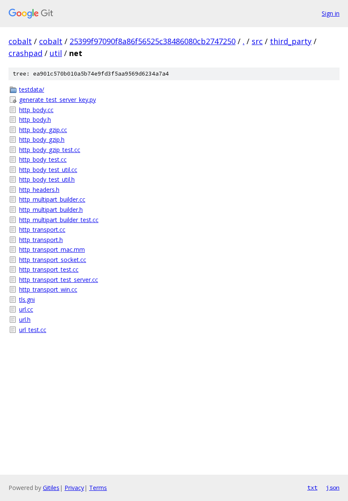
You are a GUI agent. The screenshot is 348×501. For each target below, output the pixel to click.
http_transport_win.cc (48, 289)
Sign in (331, 13)
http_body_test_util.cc (48, 170)
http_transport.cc (42, 229)
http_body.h (35, 119)
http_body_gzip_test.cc (49, 150)
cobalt (20, 41)
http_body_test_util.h (47, 179)
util (56, 53)
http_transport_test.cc (49, 269)
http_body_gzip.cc (43, 130)
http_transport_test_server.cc (58, 280)
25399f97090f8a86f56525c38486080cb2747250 (153, 41)
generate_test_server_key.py (57, 100)
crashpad (25, 53)
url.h (25, 319)
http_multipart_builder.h (51, 209)
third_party (291, 41)
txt (312, 487)
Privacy (74, 488)
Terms (98, 488)
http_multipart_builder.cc (52, 199)
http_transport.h (41, 240)
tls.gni (27, 300)
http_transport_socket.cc (52, 260)
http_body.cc (36, 110)
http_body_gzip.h (42, 139)
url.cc (26, 309)
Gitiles (51, 488)
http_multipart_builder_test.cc (58, 220)
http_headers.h (39, 190)
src (257, 41)
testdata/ (31, 89)
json (333, 487)
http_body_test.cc (43, 159)
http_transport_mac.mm (52, 249)
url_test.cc (32, 330)
